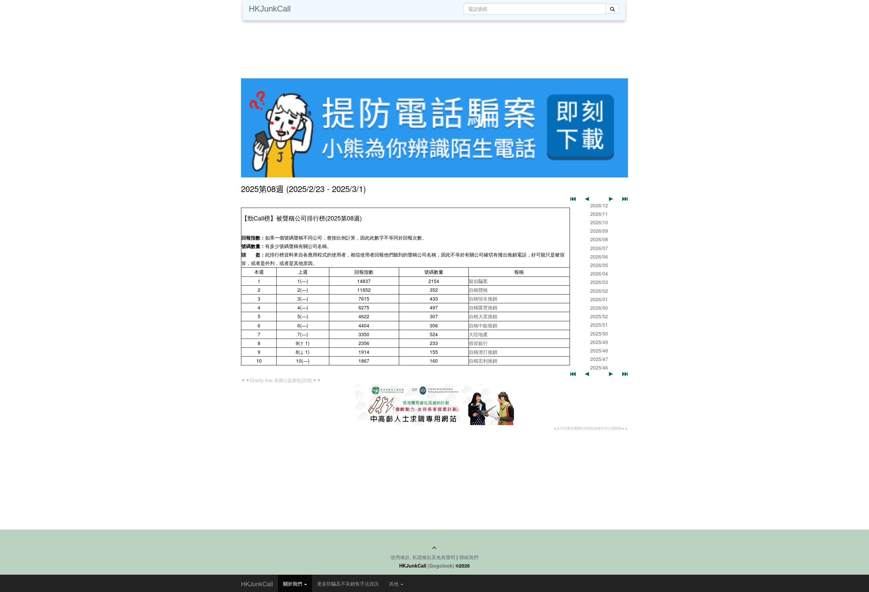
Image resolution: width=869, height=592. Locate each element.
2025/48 (599, 350)
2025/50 (599, 333)
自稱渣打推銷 (483, 351)
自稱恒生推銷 (483, 298)
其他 (394, 583)
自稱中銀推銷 (483, 325)
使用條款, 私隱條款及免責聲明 (423, 557)
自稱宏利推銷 (483, 360)
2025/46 (599, 367)
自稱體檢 (478, 289)
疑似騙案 (478, 281)
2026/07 (599, 248)
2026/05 (599, 265)
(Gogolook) (441, 565)
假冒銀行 (478, 343)
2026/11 (599, 213)
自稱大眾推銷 (483, 316)
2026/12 (599, 205)
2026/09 (599, 230)
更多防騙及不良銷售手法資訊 (348, 583)
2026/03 (599, 282)
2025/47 (599, 359)
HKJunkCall (270, 8)
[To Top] (434, 547)
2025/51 (599, 324)
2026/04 (599, 273)
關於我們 (293, 583)
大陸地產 (478, 334)
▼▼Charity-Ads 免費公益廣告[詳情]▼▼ (281, 380)
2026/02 (599, 290)
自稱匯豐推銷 (483, 307)
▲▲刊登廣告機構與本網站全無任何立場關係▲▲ (590, 428)
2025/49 (599, 342)
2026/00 (599, 307)
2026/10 (599, 222)
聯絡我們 (468, 557)
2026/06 (599, 256)
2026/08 (599, 239)
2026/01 (599, 299)
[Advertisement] (434, 47)
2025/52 (599, 316)
